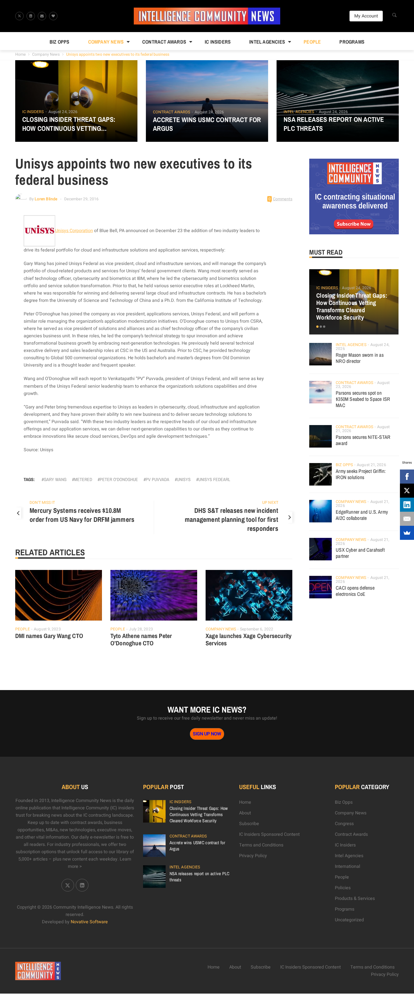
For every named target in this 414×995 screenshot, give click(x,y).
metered (83, 479)
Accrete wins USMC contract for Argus (207, 124)
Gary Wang (55, 479)
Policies (343, 887)
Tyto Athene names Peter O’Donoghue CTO (141, 639)
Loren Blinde (46, 199)
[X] (407, 491)
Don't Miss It (42, 503)
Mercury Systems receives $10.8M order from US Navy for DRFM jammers (82, 515)
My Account (366, 16)
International (347, 866)
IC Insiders (218, 41)
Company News (106, 41)
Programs (351, 41)
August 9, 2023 (47, 629)
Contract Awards (164, 41)
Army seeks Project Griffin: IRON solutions (361, 474)
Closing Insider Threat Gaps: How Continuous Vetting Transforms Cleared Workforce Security (76, 123)
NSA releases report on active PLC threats (334, 123)
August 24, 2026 (63, 112)
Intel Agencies (267, 41)
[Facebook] (407, 477)
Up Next (270, 503)
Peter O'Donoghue (119, 479)
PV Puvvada (157, 479)
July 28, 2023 (141, 629)
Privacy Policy (253, 855)
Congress (344, 823)
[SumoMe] (407, 533)
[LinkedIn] (407, 505)
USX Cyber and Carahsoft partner (360, 553)
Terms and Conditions (261, 845)
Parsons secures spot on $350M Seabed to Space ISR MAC (363, 399)
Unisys (184, 479)
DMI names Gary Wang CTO (49, 636)
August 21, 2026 (371, 465)
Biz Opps (60, 41)
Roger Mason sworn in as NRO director (360, 358)
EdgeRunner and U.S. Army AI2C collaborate (362, 515)
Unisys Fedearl (214, 479)
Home (20, 54)
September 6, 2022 (256, 629)
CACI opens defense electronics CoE (355, 591)
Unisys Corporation (74, 230)
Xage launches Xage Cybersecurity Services (248, 639)
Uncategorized (349, 920)
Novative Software (89, 921)
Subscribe (249, 823)
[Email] (407, 519)
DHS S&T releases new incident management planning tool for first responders (231, 519)
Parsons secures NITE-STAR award (363, 440)
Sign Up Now (207, 734)
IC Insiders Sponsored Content (269, 834)
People (312, 41)
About (245, 813)
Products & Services (355, 898)
